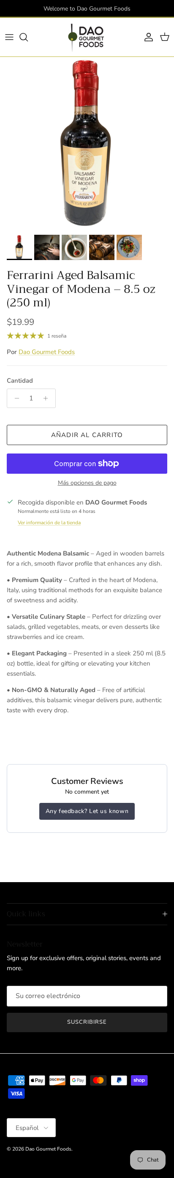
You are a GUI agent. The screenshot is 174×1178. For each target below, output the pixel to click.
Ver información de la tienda (49, 522)
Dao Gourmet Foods (47, 352)
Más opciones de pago (87, 483)
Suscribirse (87, 1022)
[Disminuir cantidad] (14, 398)
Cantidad (20, 380)
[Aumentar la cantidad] (48, 398)
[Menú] (9, 37)
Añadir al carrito (87, 435)
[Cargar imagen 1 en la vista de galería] (87, 144)
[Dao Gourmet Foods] (87, 37)
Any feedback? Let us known (87, 811)
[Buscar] (28, 37)
